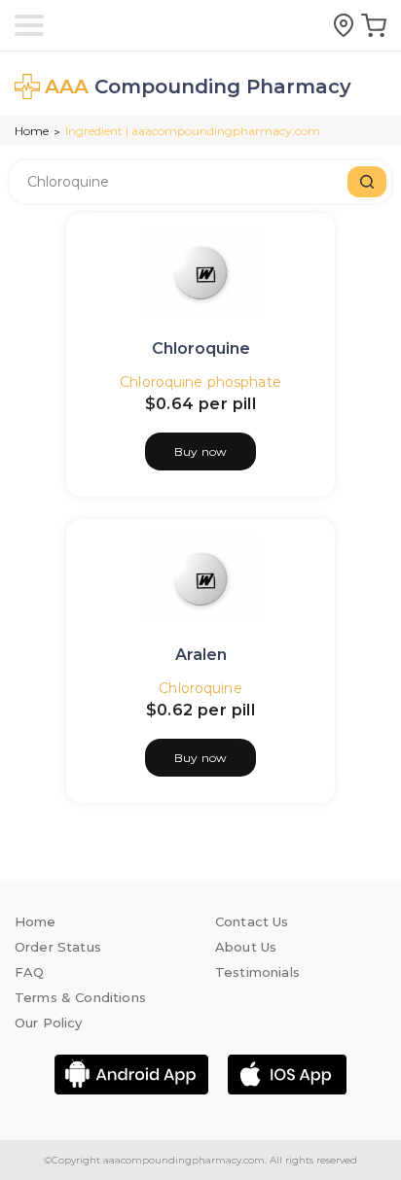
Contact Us (252, 921)
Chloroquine (201, 348)
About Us (245, 946)
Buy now (200, 451)
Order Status (58, 946)
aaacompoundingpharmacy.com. (183, 1160)
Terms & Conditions (80, 997)
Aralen (201, 654)
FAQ (29, 972)
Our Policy (49, 1022)
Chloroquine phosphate (200, 382)
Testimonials (257, 972)
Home (32, 130)
